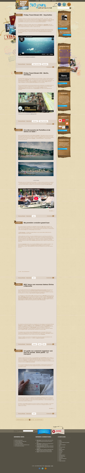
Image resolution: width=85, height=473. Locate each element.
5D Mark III (40, 24)
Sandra (38, 451)
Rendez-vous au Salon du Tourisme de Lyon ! (22, 444)
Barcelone (43, 334)
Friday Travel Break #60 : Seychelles (38, 15)
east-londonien (37, 88)
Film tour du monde (62, 447)
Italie (34, 216)
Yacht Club (24, 244)
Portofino (38, 135)
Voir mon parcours (63, 28)
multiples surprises (21, 337)
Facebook (59, 4)
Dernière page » (40, 419)
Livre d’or (60, 448)
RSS (69, 4)
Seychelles (45, 64)
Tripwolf (20, 325)
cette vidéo (48, 333)
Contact (60, 443)
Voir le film (66, 34)
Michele (29, 325)
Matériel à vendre (61, 449)
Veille (44, 344)
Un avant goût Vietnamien (19, 443)
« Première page (19, 419)
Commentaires (49, 277)
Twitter (64, 4)
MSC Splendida (22, 232)
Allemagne (35, 121)
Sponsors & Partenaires (62, 458)
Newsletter (60, 450)
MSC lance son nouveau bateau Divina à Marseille (39, 285)
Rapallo (40, 137)
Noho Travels (39, 440)
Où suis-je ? (61, 451)
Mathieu (38, 449)
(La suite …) (51, 210)
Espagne (34, 344)
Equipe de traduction (62, 444)
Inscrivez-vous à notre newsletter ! (18, 431)
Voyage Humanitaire (62, 460)
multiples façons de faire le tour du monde (38, 289)
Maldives (49, 20)
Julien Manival (39, 443)
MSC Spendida (33, 327)
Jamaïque (45, 19)
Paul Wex (20, 24)
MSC (32, 295)
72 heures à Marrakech (18, 442)
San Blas (40, 20)
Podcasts (60, 452)
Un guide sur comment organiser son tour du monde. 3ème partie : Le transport (38, 352)
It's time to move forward (19, 440)
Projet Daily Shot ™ (62, 455)
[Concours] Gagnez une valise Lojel (20, 441)
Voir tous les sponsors (63, 130)
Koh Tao (52, 19)
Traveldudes (37, 325)
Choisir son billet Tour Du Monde (64, 442)
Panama (44, 20)
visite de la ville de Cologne (23, 80)
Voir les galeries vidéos (62, 84)
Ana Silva (48, 325)
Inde (30, 359)
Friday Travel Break (36, 64)
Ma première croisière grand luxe (36, 223)
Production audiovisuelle (45, 0)
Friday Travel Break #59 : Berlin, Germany (36, 74)
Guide (34, 413)
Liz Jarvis (24, 326)
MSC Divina (23, 296)
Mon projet (54, 0)
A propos (60, 441)
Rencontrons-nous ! (62, 456)
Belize (39, 19)
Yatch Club (25, 328)
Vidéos (60, 459)
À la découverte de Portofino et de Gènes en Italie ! (37, 130)
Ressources (61, 457)
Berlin (46, 81)
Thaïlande (21, 20)
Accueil (37, 0)
